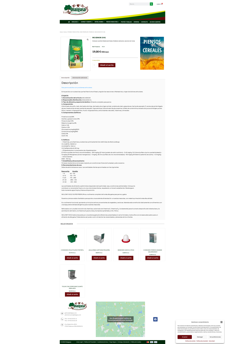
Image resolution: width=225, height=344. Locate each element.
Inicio (61, 32)
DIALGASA (75, 22)
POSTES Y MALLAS (126, 22)
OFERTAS (136, 22)
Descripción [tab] (65, 77)
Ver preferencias (215, 337)
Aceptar (184, 337)
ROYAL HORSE (99, 22)
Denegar (200, 337)
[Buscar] (151, 4)
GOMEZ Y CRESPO (86, 22)
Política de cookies (190, 341)
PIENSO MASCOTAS (112, 22)
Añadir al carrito (107, 65)
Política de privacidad (202, 341)
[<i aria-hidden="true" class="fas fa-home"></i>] (69, 22)
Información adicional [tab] (80, 77)
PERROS (91, 32)
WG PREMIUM (84, 32)
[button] (221, 322)
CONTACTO (144, 22)
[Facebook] (155, 319)
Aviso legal (212, 341)
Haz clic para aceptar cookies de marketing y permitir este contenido (120, 319)
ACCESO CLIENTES (155, 22)
